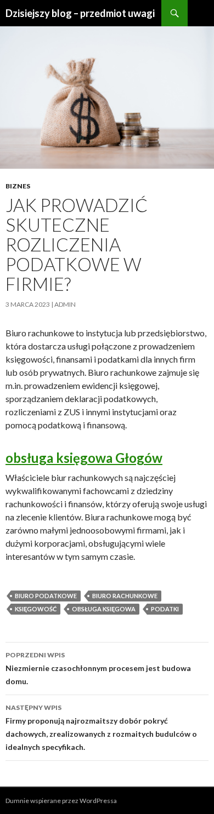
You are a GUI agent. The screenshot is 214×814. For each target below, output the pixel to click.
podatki (165, 608)
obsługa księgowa (104, 608)
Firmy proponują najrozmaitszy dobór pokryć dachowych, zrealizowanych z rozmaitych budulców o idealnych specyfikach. (101, 727)
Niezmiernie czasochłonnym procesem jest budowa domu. (98, 668)
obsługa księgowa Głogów (83, 458)
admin (65, 304)
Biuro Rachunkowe (124, 595)
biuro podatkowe (46, 595)
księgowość (36, 608)
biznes (17, 186)
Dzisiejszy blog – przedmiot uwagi (80, 13)
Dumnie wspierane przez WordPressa (61, 800)
